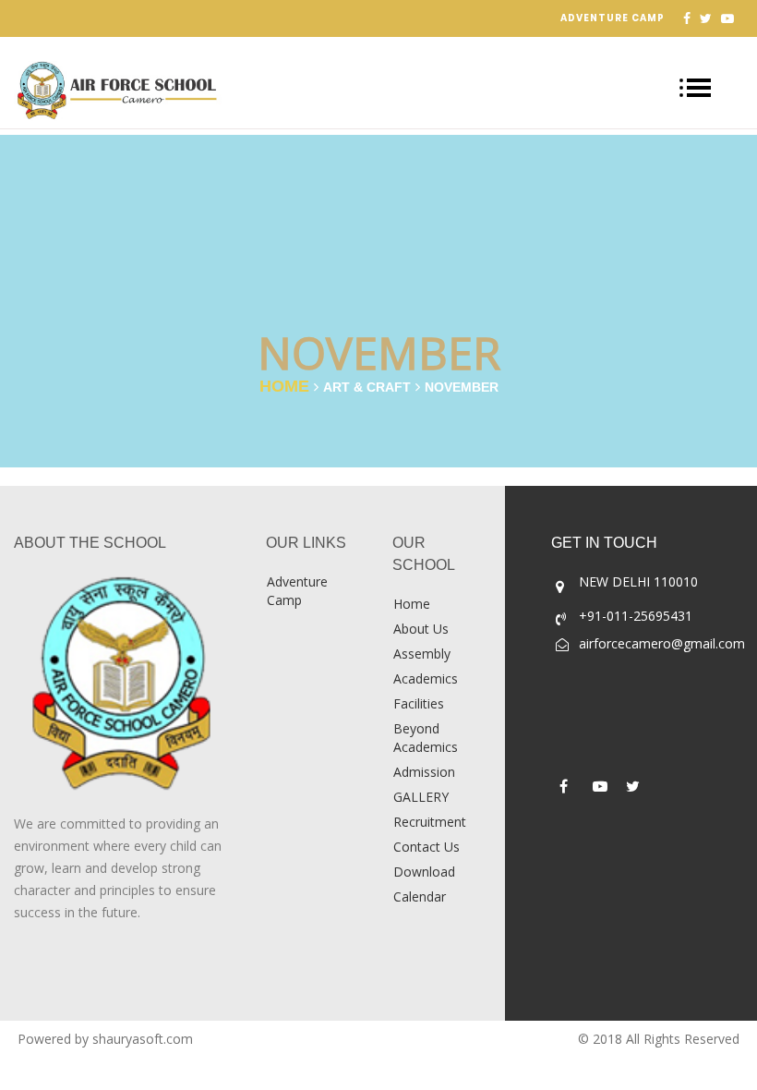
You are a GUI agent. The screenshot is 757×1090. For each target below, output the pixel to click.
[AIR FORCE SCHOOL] (126, 683)
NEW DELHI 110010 (638, 581)
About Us (421, 628)
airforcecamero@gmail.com (662, 643)
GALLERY (421, 796)
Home (284, 386)
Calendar (419, 896)
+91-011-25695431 (635, 615)
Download (424, 871)
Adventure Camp (612, 18)
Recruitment (429, 821)
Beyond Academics (425, 738)
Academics (425, 678)
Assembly (422, 653)
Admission (424, 772)
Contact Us (426, 846)
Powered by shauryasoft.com (105, 1039)
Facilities (418, 703)
